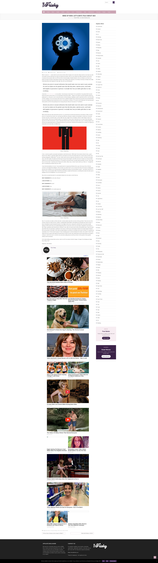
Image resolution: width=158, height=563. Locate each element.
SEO (98, 270)
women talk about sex (51, 93)
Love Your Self (100, 209)
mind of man (59, 530)
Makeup (99, 211)
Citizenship (99, 74)
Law (98, 195)
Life (98, 201)
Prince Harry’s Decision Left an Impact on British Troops (54, 533)
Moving (98, 230)
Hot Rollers (99, 182)
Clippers (99, 76)
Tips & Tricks (99, 299)
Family (98, 113)
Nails (98, 235)
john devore (48, 530)
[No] (156, 561)
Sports (98, 277)
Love (73, 12)
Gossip (98, 145)
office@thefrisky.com (74, 552)
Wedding (99, 323)
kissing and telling (54, 530)
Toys (98, 304)
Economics (99, 103)
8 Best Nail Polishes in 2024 (86, 533)
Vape (98, 312)
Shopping (99, 272)
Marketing (99, 214)
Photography (99, 251)
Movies (68, 12)
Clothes (98, 79)
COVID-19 (99, 87)
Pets (98, 248)
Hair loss (99, 161)
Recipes (99, 259)
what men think (65, 530)
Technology (99, 291)
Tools (98, 301)
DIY (98, 100)
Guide (98, 148)
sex (49, 74)
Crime (98, 89)
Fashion (99, 116)
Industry (99, 187)
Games (98, 134)
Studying (99, 280)
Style (85, 12)
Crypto (98, 92)
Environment (99, 111)
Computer (99, 82)
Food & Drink (100, 124)
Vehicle (98, 315)
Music (98, 232)
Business (99, 52)
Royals (104, 12)
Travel (109, 12)
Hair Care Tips (100, 156)
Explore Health (106, 338)
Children (99, 71)
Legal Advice (99, 198)
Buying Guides (100, 55)
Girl (98, 142)
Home (48, 12)
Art (98, 34)
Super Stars (99, 285)
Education (99, 105)
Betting (98, 44)
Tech (98, 288)
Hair (98, 153)
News (53, 12)
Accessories (99, 26)
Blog (98, 50)
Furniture (99, 127)
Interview (99, 193)
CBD (98, 66)
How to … (99, 185)
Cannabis (99, 58)
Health (58, 12)
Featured (99, 119)
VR (98, 320)
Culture (98, 95)
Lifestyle (99, 203)
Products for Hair (100, 254)
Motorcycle (99, 225)
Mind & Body (99, 219)
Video (98, 317)
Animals (98, 29)
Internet (98, 190)
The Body (99, 293)
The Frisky (45, 72)
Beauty (98, 42)
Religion (99, 264)
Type (98, 309)
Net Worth (99, 238)
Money (98, 222)
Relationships (79, 12)
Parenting (98, 12)
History (98, 172)
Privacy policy (113, 561)
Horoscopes (99, 180)
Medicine (99, 217)
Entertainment (91, 12)
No (107, 561)
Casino (98, 63)
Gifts (98, 140)
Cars (98, 60)
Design (98, 97)
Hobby (98, 174)
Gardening (99, 137)
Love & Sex (99, 206)
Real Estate (99, 256)
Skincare (99, 275)
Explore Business (106, 356)
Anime (98, 31)
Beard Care (99, 39)
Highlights (99, 169)
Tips (98, 296)
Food (98, 121)
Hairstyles (99, 164)
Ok (103, 561)
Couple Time (99, 84)
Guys (54, 72)
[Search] (114, 2)
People (98, 246)
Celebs (63, 12)
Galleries (99, 129)
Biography (99, 47)
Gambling (99, 132)
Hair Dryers (99, 158)
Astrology (99, 37)
